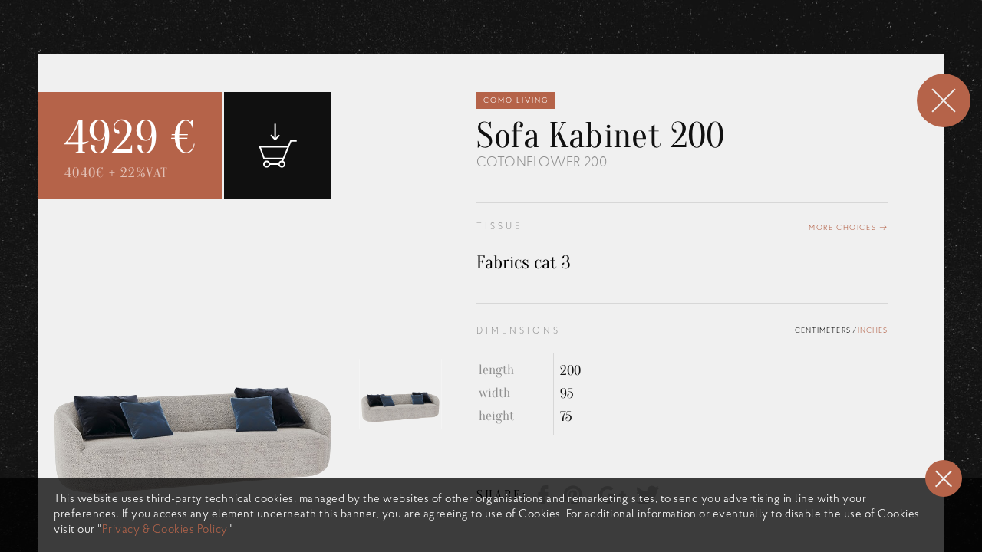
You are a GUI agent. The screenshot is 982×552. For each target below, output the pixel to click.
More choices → (848, 228)
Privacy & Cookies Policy (165, 530)
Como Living (516, 101)
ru (670, 54)
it (646, 54)
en (622, 54)
